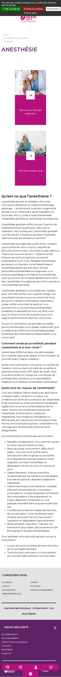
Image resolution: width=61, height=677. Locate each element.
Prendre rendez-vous (11, 594)
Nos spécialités (8, 590)
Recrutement (7, 649)
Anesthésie (8, 42)
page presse (9, 608)
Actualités (6, 646)
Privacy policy (30, 13)
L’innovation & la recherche (14, 642)
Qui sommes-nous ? (9, 634)
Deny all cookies (34, 9)
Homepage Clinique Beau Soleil (16, 38)
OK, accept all (12, 9)
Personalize (53, 9)
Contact (6, 586)
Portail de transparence (41, 590)
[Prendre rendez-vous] (30, 167)
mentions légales (23, 608)
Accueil (5, 35)
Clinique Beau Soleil (14, 575)
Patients (34, 582)
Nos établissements (10, 638)
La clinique (7, 582)
